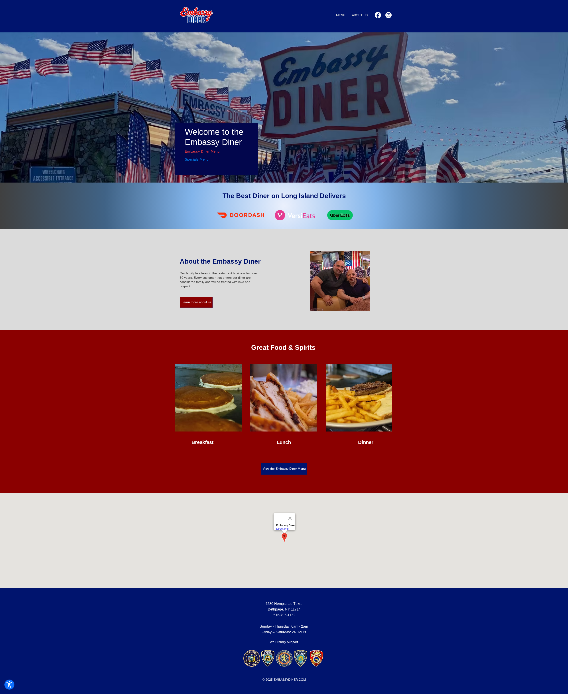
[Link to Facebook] (378, 15)
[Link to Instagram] (388, 15)
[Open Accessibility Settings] (9, 685)
